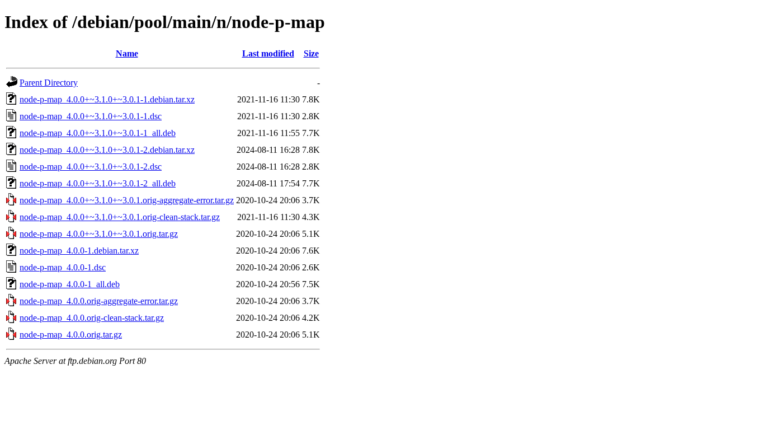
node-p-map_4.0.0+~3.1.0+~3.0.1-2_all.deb (98, 183)
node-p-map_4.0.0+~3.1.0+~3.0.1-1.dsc (91, 116)
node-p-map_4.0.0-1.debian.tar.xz (79, 250)
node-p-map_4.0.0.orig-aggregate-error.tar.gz (99, 301)
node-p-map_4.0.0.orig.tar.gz (71, 334)
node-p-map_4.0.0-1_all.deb (70, 284)
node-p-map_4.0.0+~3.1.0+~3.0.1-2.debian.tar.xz (107, 150)
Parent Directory (49, 82)
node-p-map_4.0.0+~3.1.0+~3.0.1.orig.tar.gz (99, 234)
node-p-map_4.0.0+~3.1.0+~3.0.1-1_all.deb (98, 133)
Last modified (268, 53)
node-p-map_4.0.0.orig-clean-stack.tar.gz (92, 317)
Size (311, 53)
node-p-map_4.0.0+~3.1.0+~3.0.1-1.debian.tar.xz (107, 99)
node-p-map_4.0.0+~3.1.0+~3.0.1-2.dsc (91, 166)
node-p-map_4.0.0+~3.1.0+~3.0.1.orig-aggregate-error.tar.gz (127, 200)
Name (127, 53)
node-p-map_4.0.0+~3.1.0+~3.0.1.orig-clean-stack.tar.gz (120, 217)
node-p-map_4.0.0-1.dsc (63, 267)
